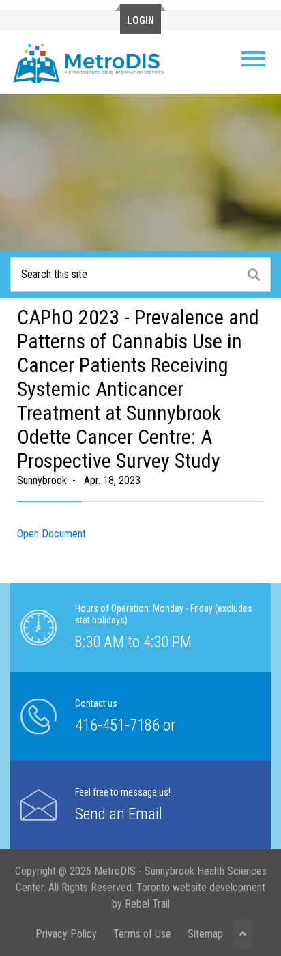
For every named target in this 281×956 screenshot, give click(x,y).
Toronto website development (200, 887)
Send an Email (118, 814)
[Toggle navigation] (254, 58)
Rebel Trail (147, 903)
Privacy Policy (66, 933)
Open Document (51, 533)
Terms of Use (142, 933)
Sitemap (205, 933)
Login (140, 20)
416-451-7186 (117, 725)
